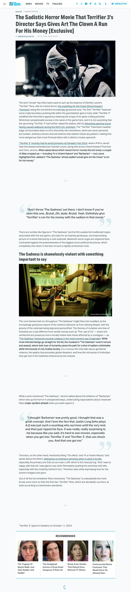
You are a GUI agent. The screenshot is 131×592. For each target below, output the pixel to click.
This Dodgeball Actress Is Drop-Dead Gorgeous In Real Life (53, 567)
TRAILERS (57, 3)
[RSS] (100, 4)
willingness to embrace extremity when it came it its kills (72, 458)
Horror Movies (31, 11)
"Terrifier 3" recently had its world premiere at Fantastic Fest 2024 (53, 143)
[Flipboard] (90, 4)
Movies (19, 11)
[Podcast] (105, 4)
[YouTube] (86, 4)
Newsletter (121, 3)
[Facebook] (76, 4)
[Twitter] (81, 4)
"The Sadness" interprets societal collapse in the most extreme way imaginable (60, 338)
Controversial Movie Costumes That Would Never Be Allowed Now (102, 568)
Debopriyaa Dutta (26, 36)
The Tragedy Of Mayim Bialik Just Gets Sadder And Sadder (26, 568)
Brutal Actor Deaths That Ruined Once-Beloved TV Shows (77, 567)
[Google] (95, 4)
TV (47, 3)
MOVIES (39, 3)
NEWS (29, 3)
